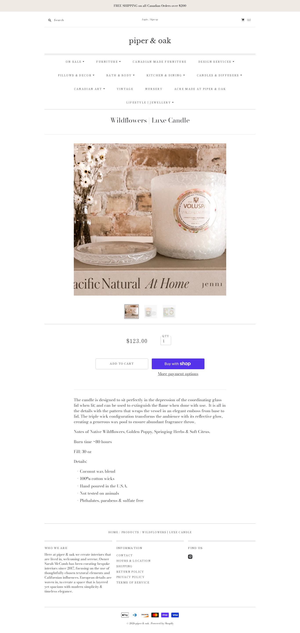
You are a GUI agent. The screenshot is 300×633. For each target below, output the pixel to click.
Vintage (125, 89)
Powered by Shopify (162, 623)
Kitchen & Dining (164, 75)
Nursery (154, 89)
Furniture (107, 61)
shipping (124, 566)
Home (113, 532)
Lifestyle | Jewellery (149, 102)
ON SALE (74, 61)
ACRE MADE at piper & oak (200, 89)
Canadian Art (88, 89)
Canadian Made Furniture (159, 61)
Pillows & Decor (75, 75)
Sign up (154, 19)
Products (130, 532)
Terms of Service (133, 582)
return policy (130, 571)
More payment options (178, 374)
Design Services (215, 61)
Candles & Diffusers (218, 75)
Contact (124, 555)
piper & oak (150, 40)
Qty (165, 336)
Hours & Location (133, 560)
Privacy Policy (130, 577)
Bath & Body (119, 75)
